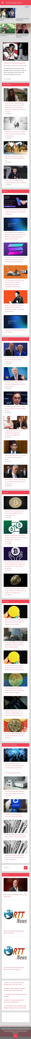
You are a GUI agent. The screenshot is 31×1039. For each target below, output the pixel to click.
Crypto (5, 193)
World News (7, 86)
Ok (15, 1036)
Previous (4, 45)
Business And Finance (10, 747)
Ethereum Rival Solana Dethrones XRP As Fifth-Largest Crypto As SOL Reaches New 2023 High (15, 262)
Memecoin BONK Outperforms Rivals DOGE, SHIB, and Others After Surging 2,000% (14, 647)
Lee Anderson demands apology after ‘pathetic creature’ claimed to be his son (15, 484)
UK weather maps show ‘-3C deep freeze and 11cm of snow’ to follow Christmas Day (15, 136)
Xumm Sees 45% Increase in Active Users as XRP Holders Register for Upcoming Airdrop (14, 670)
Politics (5, 341)
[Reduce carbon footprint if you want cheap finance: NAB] (15, 881)
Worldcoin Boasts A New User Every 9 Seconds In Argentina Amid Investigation (14, 860)
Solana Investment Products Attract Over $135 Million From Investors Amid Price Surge (14, 715)
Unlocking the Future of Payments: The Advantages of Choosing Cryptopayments (14, 768)
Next (7, 45)
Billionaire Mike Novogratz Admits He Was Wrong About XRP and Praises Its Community (15, 624)
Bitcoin (5, 494)
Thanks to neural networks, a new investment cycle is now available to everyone (15, 214)
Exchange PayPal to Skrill (12, 775)
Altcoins (6, 603)
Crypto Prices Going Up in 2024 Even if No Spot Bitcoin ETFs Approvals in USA (14, 515)
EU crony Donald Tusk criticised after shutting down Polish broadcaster (18, 62)
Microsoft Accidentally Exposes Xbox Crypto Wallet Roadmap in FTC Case (15, 796)
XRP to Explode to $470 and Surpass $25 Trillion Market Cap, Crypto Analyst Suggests (15, 692)
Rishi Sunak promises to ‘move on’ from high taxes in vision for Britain (15, 459)
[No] (29, 1032)
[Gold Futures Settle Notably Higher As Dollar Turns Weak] (15, 907)
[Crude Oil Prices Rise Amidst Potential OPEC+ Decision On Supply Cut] (15, 944)
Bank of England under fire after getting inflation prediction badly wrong (15, 411)
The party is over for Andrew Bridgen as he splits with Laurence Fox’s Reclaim (13, 435)
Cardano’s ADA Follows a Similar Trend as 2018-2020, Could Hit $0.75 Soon (15, 738)
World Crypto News (14, 3)
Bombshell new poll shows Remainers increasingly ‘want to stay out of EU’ (15, 386)
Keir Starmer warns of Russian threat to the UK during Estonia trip (14, 160)
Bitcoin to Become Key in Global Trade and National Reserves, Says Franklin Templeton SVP (15, 593)
